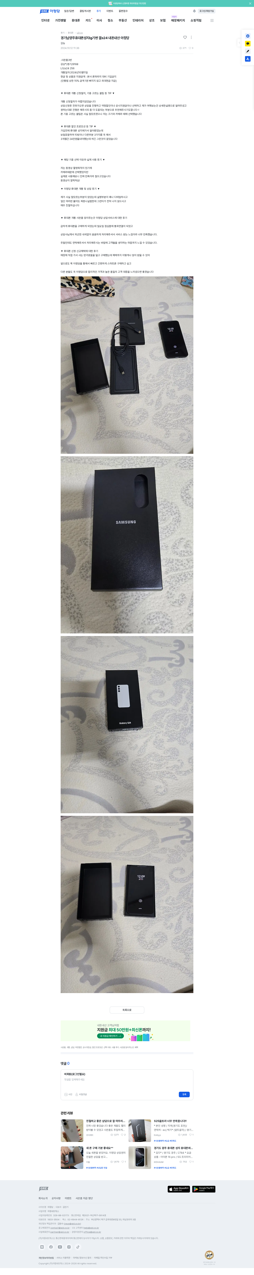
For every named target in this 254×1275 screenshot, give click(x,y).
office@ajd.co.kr (92, 1232)
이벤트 (109, 11)
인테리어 (138, 20)
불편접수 (123, 11)
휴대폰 (76, 20)
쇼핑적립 (196, 20)
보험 (163, 20)
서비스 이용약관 (63, 1257)
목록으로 (127, 1010)
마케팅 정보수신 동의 (82, 1257)
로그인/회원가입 (207, 11)
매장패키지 (178, 20)
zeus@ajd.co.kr (72, 1223)
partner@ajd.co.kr (59, 1232)
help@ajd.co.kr (91, 1228)
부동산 (123, 20)
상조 (152, 20)
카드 (88, 20)
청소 (110, 20)
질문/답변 (69, 11)
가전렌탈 (60, 20)
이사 (99, 20)
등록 (184, 1094)
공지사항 (56, 1198)
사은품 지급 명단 (84, 1198)
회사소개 (43, 1198)
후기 (98, 11)
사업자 (174, 17)
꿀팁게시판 (85, 11)
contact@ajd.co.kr (60, 1228)
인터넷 (45, 20)
